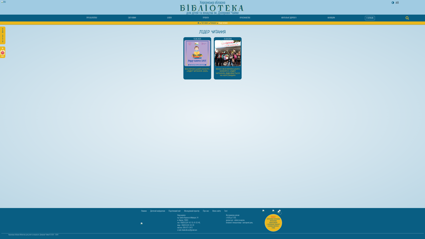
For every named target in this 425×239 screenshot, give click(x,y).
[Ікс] (274, 211)
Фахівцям (331, 18)
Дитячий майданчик (157, 211)
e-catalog (369, 18)
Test (225, 211)
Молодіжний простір (191, 211)
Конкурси (213, 23)
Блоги (169, 18)
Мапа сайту (216, 211)
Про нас (206, 211)
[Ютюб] (281, 211)
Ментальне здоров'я (288, 18)
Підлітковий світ (175, 211)
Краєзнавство (245, 18)
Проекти (206, 18)
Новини (144, 211)
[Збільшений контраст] (393, 3)
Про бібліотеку (91, 18)
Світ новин (132, 18)
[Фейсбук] (266, 211)
